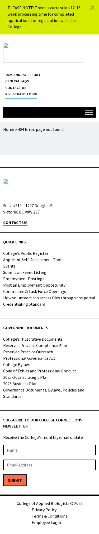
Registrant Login (21, 94)
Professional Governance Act (29, 358)
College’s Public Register (25, 253)
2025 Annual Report (23, 75)
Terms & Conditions (49, 516)
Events (9, 266)
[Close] (92, 7)
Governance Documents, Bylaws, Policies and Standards (43, 393)
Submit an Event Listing (24, 272)
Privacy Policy (44, 509)
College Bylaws (17, 364)
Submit (15, 480)
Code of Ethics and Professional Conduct (39, 370)
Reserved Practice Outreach (28, 351)
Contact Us (15, 88)
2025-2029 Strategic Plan (26, 377)
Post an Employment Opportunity (34, 285)
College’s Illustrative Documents (33, 339)
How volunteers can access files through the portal (49, 297)
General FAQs (17, 81)
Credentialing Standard (24, 304)
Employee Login (46, 522)
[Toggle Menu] (89, 112)
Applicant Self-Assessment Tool (32, 259)
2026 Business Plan (20, 383)
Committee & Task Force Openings (34, 291)
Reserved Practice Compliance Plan (35, 345)
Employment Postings (23, 278)
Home (8, 129)
